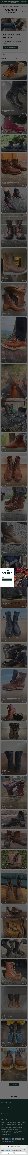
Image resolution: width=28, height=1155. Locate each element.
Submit (7, 579)
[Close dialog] (27, 568)
